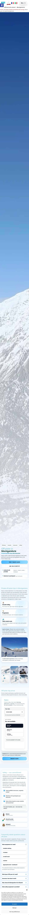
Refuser (15, 908)
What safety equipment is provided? (11, 886)
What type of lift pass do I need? (10, 874)
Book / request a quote (14, 562)
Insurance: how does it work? (9, 878)
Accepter (14, 904)
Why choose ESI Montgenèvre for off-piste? (12, 882)
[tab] (14, 726)
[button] (2, 5)
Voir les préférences (14, 911)
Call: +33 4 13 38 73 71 (14, 566)
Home (1, 9)
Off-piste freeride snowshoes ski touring (14, 9)
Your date (7, 709)
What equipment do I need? (9, 844)
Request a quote (14, 758)
